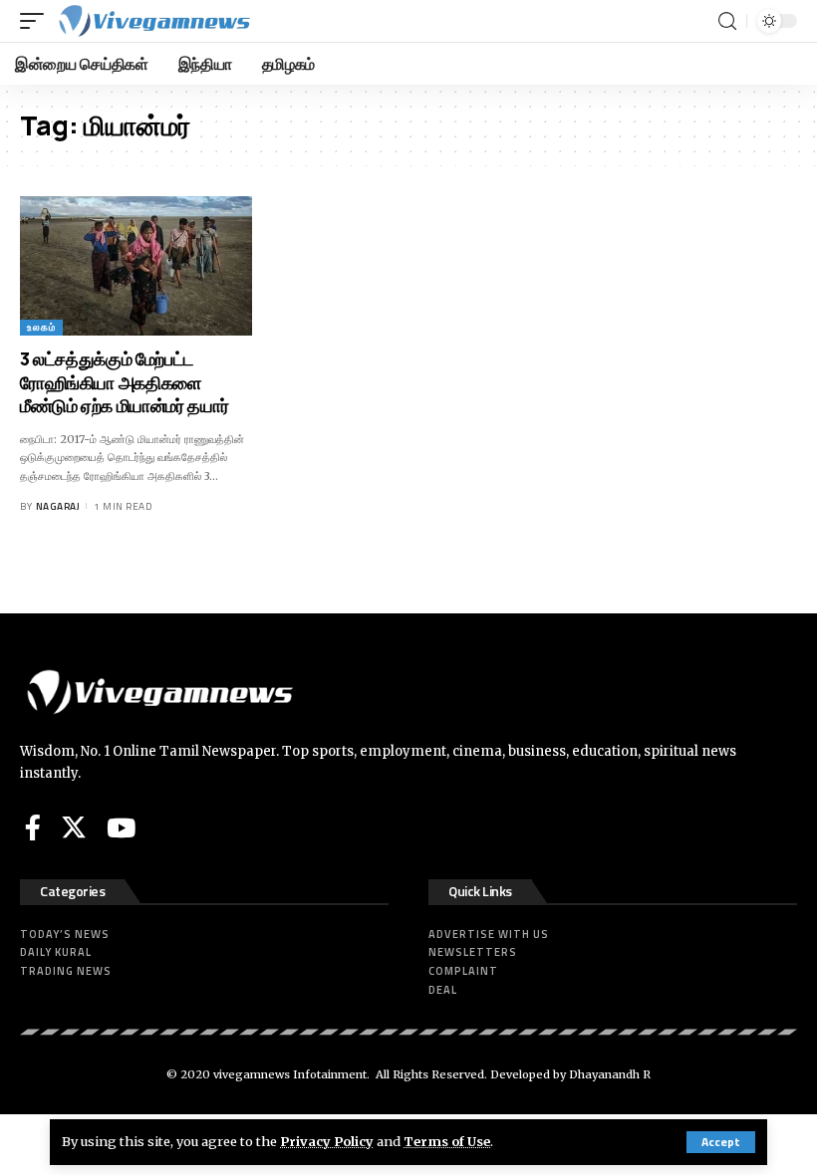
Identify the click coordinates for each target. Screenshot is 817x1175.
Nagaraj (58, 506)
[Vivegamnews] (153, 21)
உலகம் (41, 327)
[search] (727, 21)
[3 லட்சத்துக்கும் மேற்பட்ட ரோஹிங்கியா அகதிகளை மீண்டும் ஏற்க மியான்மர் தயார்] (136, 266)
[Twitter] (74, 827)
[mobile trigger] (37, 21)
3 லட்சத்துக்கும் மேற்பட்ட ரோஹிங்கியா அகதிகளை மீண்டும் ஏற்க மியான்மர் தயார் (124, 382)
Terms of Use (447, 1141)
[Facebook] (33, 827)
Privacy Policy (327, 1141)
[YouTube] (121, 827)
